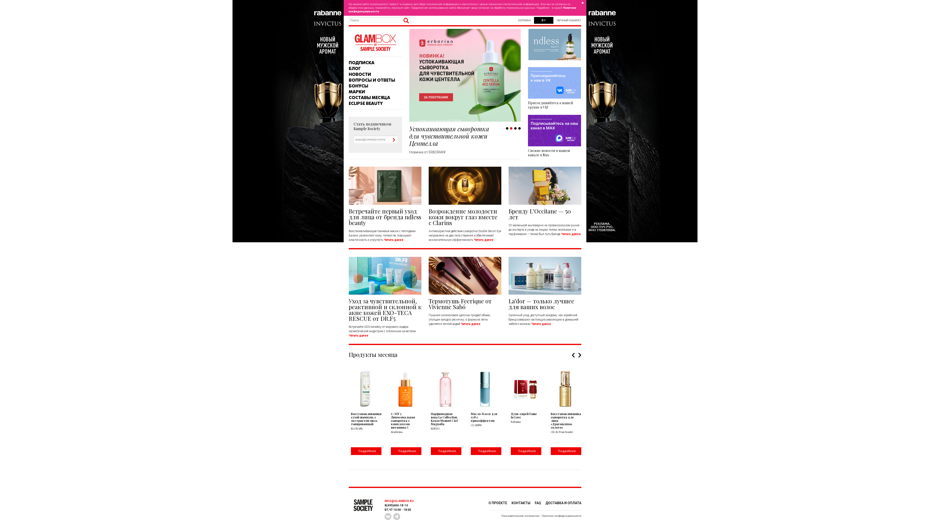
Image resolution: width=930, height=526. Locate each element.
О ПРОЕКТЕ (497, 503)
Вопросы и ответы (372, 80)
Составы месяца (369, 97)
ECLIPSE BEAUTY (366, 103)
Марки (357, 91)
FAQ (538, 503)
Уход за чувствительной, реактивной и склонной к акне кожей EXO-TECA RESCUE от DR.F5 (385, 309)
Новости (360, 74)
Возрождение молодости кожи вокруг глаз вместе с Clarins (463, 217)
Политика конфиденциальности (561, 516)
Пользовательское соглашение (520, 516)
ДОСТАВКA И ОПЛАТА (563, 503)
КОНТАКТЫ (521, 503)
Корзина (524, 20)
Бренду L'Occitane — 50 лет (540, 214)
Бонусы (358, 86)
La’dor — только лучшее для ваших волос (541, 304)
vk (388, 516)
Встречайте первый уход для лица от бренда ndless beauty (385, 217)
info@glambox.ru (399, 501)
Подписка (361, 62)
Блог (355, 68)
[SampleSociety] (375, 43)
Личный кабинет (569, 20)
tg (396, 516)
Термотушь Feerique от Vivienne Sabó (460, 304)
